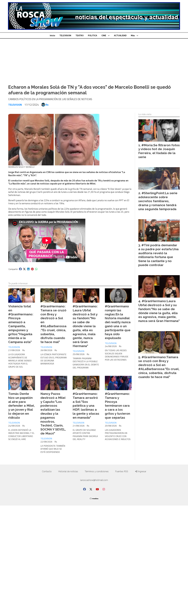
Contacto (47, 471)
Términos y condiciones (97, 471)
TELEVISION (65, 35)
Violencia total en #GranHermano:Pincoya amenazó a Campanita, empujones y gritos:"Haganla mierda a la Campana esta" (20, 324)
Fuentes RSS (121, 471)
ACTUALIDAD (120, 35)
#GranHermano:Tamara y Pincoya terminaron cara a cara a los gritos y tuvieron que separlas (117, 405)
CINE (103, 35)
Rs (47, 104)
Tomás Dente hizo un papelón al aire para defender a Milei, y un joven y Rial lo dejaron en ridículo (21, 405)
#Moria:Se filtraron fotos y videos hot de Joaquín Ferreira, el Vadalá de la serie (159, 151)
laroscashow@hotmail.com (94, 480)
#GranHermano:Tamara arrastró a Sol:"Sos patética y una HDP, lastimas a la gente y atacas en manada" (86, 405)
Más (133, 35)
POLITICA (92, 35)
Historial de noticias (68, 471)
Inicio (52, 35)
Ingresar (141, 471)
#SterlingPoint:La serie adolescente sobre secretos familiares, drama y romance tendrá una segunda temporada (157, 201)
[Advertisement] (94, 59)
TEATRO (80, 35)
